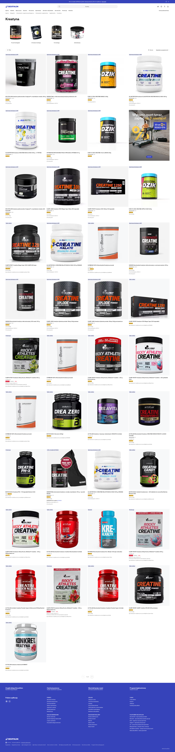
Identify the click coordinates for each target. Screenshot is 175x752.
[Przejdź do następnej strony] (92, 676)
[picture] (25, 74)
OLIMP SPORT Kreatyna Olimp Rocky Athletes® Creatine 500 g (22, 377)
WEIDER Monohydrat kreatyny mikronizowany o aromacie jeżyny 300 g (148, 265)
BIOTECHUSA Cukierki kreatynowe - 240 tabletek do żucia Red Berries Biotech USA (148, 492)
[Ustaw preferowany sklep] (158, 6)
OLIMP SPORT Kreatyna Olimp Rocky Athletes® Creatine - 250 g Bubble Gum (148, 378)
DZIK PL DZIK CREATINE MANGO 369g (98, 96)
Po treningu (57, 42)
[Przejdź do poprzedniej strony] (83, 676)
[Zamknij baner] (168, 2)
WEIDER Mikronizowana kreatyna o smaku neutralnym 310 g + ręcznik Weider (66, 492)
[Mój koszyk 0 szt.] (168, 6)
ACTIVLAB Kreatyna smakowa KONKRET (16, 664)
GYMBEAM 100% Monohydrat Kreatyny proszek (101, 265)
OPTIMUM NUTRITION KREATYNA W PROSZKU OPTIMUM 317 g (63, 152)
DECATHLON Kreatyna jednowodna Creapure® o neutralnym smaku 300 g (25, 96)
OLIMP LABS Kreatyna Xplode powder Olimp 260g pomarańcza (105, 321)
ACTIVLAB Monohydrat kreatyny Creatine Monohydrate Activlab (64, 551)
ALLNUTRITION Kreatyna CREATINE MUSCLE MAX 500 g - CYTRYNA (23, 152)
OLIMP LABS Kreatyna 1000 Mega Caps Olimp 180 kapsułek (63, 209)
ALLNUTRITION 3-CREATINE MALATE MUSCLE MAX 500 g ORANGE (105, 492)
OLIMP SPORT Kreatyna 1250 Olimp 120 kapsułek (101, 209)
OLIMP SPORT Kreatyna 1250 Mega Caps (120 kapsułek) (144, 321)
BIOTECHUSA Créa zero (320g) (55, 434)
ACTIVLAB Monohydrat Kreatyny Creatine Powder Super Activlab (105, 608)
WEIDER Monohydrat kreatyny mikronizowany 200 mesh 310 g (22, 321)
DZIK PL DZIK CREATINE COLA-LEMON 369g (99, 152)
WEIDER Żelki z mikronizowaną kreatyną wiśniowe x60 (61, 96)
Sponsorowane (132, 110)
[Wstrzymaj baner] (166, 2)
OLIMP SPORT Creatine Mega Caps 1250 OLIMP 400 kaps (20, 265)
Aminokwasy (77, 42)
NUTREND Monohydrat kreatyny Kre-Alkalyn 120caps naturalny (105, 551)
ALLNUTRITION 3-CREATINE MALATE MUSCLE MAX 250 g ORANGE (64, 265)
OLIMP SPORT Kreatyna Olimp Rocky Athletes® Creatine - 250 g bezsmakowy (105, 378)
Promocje (64, 10)
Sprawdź (149, 156)
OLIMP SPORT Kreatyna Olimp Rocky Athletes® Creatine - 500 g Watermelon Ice (64, 608)
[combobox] (163, 50)
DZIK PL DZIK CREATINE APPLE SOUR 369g (140, 209)
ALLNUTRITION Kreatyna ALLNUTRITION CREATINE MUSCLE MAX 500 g (148, 96)
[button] (16, 383)
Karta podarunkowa (164, 10)
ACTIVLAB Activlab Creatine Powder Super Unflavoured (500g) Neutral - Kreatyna (25, 608)
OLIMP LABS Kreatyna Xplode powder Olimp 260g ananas (62, 321)
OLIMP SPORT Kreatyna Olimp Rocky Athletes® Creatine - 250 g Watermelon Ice (22, 552)
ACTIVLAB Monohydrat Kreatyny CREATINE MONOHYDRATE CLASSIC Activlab (148, 434)
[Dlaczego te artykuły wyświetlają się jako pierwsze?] (148, 50)
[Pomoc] (161, 6)
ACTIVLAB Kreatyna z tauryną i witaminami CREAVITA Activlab (105, 434)
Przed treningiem (15, 42)
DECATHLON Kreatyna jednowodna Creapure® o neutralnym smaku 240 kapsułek (25, 209)
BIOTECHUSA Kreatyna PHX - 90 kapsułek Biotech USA (20, 492)
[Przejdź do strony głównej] (11, 7)
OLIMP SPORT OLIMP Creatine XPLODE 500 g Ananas (143, 608)
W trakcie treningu (36, 42)
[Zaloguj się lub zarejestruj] (164, 6)
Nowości (71, 10)
